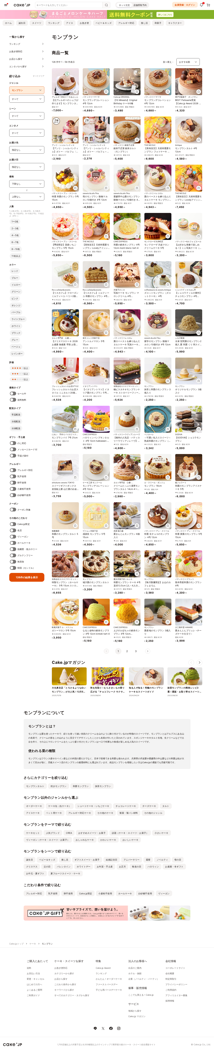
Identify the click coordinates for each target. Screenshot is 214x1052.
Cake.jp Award (103, 968)
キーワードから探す (64, 989)
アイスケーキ (33, 813)
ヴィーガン (22, 536)
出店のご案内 (134, 968)
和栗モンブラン (81, 786)
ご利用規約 (170, 989)
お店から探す (61, 979)
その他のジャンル (153, 813)
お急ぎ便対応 (61, 968)
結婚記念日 (111, 859)
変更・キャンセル (35, 979)
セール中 (21, 393)
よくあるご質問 (34, 989)
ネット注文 (124, 5)
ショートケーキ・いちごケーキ (93, 806)
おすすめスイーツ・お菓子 (92, 833)
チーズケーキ (149, 806)
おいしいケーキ (130, 839)
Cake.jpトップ (16, 943)
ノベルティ (162, 859)
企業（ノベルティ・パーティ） (143, 979)
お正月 (122, 866)
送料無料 (21, 399)
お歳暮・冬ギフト (174, 866)
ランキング (54, 23)
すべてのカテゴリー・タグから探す (71, 995)
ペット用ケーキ (54, 813)
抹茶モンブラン (103, 786)
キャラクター (175, 23)
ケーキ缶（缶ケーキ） (59, 806)
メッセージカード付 (27, 449)
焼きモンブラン (59, 786)
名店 (19, 530)
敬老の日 (136, 866)
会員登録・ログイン (185, 4)
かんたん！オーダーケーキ (109, 979)
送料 (29, 968)
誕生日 (22, 23)
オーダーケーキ (34, 806)
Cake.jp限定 (23, 524)
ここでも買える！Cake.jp (141, 994)
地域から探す (134, 1010)
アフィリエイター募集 (176, 995)
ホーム (8, 23)
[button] (199, 662)
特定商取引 (170, 979)
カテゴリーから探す (64, 973)
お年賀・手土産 (105, 866)
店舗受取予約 (140, 5)
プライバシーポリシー (176, 984)
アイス (69, 23)
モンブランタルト (35, 786)
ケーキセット (33, 833)
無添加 (20, 561)
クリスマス (32, 866)
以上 (26, 368)
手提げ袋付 (22, 455)
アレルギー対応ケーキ (79, 813)
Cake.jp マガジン (137, 1016)
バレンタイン (63, 866)
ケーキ (32, 943)
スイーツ (36, 23)
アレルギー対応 (126, 23)
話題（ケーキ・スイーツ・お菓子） (130, 833)
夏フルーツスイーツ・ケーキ (65, 873)
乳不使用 (21, 476)
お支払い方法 (33, 973)
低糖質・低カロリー (27, 549)
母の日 (177, 859)
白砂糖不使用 (24, 495)
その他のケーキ (105, 813)
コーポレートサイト (175, 968)
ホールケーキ (24, 542)
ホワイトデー (83, 866)
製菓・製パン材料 (129, 813)
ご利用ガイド (33, 995)
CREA (69, 833)
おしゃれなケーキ (85, 839)
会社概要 (169, 973)
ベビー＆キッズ (104, 23)
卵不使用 (21, 482)
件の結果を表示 (27, 577)
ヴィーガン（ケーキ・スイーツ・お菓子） (48, 839)
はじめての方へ (34, 984)
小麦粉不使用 (24, 489)
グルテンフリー (25, 555)
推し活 (144, 23)
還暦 (148, 859)
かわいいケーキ (108, 839)
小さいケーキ (161, 833)
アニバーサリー (132, 859)
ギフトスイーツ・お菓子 (87, 859)
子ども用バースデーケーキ (109, 989)
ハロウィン (153, 866)
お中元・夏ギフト (35, 873)
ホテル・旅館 (134, 973)
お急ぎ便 (84, 23)
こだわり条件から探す (65, 984)
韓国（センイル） (26, 568)
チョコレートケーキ (126, 806)
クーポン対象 (24, 509)
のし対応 (21, 443)
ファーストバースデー (107, 984)
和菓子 (158, 23)
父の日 (47, 866)
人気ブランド (53, 833)
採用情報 (169, 1000)
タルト (165, 806)
